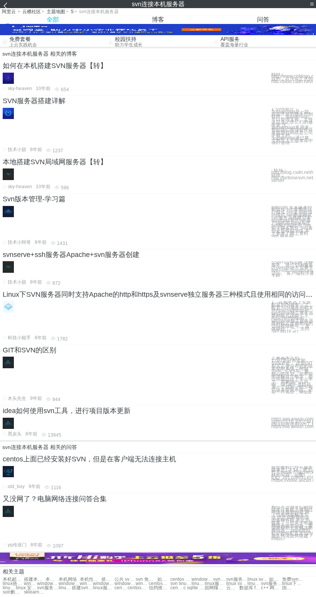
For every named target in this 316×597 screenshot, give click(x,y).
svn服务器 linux (236, 579)
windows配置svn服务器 (142, 584)
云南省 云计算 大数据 (232, 588)
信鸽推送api (159, 588)
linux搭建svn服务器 (13, 584)
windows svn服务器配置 (47, 584)
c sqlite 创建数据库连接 (194, 588)
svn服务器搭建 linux (47, 588)
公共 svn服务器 (125, 579)
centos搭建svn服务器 (159, 584)
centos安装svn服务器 (138, 588)
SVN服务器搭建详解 (34, 101)
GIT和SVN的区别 (29, 350)
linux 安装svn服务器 (26, 588)
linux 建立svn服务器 (254, 584)
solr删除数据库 (13, 592)
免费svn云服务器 (292, 579)
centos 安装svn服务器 (121, 588)
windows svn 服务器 (202, 579)
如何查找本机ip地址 (275, 579)
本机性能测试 (90, 579)
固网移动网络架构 (215, 588)
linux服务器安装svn (215, 584)
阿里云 (9, 11)
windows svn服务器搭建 (125, 584)
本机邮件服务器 (13, 579)
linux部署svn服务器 (65, 588)
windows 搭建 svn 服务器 (103, 584)
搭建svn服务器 (107, 579)
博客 (158, 19)
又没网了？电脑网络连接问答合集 (55, 499)
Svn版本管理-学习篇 (34, 199)
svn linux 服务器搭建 (181, 584)
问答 (263, 19)
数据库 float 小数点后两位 (250, 588)
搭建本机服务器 (34, 579)
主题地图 (56, 11)
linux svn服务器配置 (9, 588)
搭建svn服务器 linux (82, 588)
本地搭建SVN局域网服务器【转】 (55, 162)
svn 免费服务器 (146, 579)
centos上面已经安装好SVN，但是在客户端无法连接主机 (89, 459)
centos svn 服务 (181, 579)
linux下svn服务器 (292, 584)
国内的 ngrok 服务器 (288, 588)
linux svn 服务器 (258, 579)
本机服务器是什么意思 (52, 579)
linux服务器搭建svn (103, 588)
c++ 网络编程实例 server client (271, 588)
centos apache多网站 (176, 588)
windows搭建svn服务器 (69, 584)
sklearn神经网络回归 (34, 592)
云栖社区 (31, 11)
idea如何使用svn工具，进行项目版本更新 (67, 411)
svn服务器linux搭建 (271, 584)
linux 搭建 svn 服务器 (198, 584)
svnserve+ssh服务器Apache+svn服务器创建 (71, 255)
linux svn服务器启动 (236, 584)
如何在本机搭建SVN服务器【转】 (55, 66)
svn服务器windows (219, 579)
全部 (53, 19)
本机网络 (68, 579)
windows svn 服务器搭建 (30, 584)
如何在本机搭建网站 (163, 579)
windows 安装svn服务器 (86, 584)
